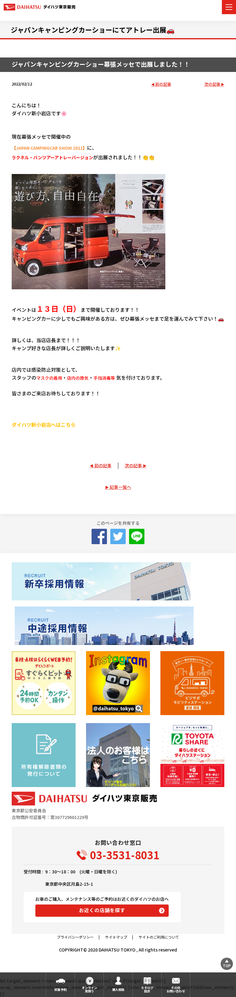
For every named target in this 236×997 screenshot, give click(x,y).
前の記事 (163, 84)
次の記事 (212, 84)
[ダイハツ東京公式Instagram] (118, 683)
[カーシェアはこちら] (192, 755)
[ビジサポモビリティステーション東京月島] (192, 683)
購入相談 (118, 989)
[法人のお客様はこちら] (118, 755)
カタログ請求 (147, 989)
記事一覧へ (120, 487)
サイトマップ (116, 937)
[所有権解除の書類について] (43, 755)
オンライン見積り (89, 989)
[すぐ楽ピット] (43, 683)
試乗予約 (60, 989)
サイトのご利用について (159, 937)
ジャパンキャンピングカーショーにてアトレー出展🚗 (93, 29)
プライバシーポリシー (75, 937)
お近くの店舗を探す (102, 910)
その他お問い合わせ (176, 989)
